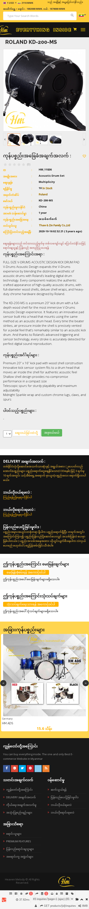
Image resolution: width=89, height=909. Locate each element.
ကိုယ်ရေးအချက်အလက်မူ (21, 805)
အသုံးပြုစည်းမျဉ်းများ (19, 812)
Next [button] (86, 683)
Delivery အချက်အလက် (21, 797)
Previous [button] (3, 683)
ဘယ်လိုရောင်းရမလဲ (62, 812)
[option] (44, 682)
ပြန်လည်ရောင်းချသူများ (20, 849)
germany (7, 718)
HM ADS (7, 723)
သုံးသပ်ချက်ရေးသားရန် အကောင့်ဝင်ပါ (31, 604)
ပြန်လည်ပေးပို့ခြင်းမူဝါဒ (64, 797)
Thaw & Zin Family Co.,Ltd (54, 225)
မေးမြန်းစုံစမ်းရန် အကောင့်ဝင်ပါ (26, 572)
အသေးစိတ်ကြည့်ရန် (44, 716)
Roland (43, 194)
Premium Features (18, 841)
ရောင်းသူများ (14, 833)
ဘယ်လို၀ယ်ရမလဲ (61, 805)
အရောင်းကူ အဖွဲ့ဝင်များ (19, 856)
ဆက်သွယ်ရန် (58, 789)
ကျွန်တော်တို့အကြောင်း (19, 789)
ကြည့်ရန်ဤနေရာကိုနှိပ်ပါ (17, 497)
